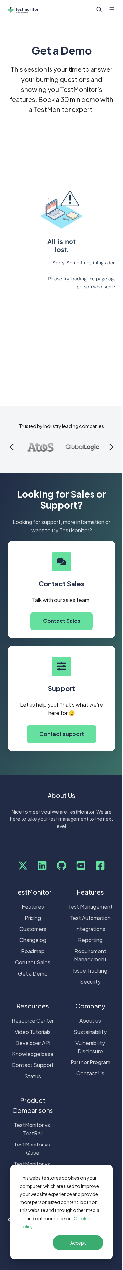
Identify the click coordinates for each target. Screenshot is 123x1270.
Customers (32, 928)
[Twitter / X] (23, 865)
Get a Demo (33, 973)
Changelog (32, 939)
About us (90, 1020)
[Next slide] (111, 447)
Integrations (90, 928)
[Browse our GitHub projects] (61, 865)
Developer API (32, 1042)
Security (90, 981)
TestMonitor (32, 892)
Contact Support (33, 1065)
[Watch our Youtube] (81, 865)
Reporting (90, 939)
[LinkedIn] (42, 865)
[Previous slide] (12, 447)
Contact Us (90, 1073)
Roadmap (33, 951)
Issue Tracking (90, 970)
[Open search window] (99, 9)
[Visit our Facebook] (100, 865)
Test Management (90, 906)
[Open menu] (112, 9)
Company (90, 1006)
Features (33, 906)
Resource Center (33, 1020)
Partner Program (90, 1062)
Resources (32, 1006)
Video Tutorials (33, 1031)
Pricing (33, 917)
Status (32, 1076)
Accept (78, 1243)
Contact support (61, 734)
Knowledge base (32, 1053)
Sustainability (90, 1031)
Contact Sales (61, 620)
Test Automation (90, 917)
